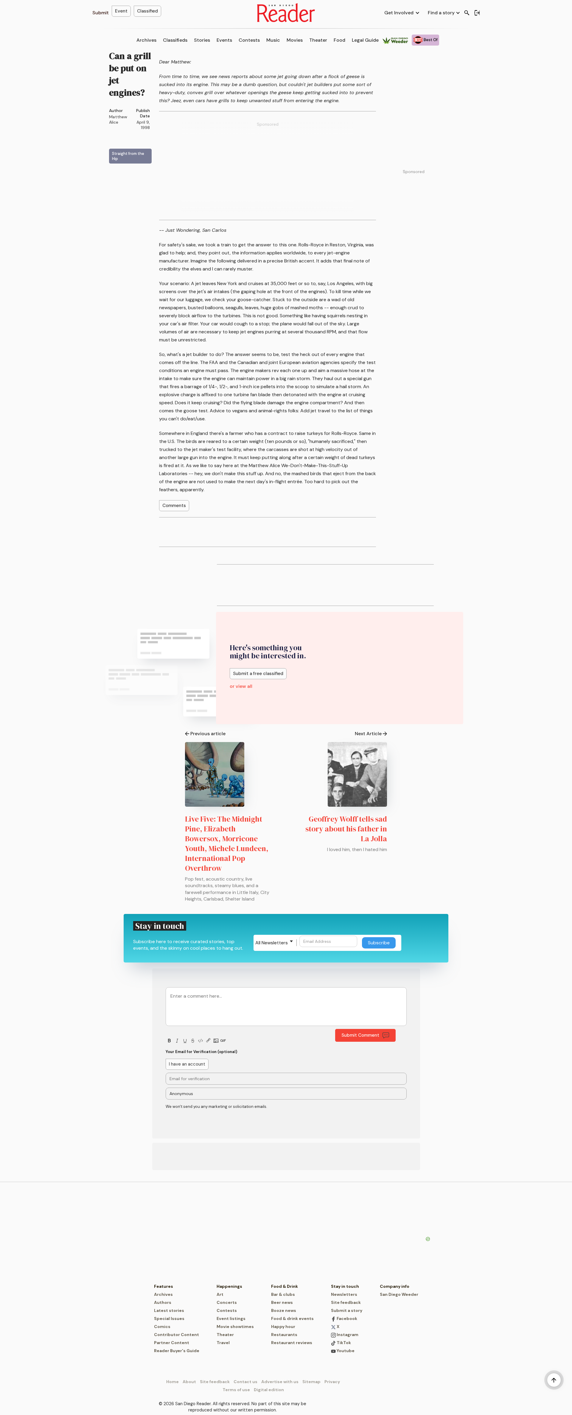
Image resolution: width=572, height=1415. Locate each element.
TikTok (343, 1342)
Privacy (332, 1381)
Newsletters (344, 1294)
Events (224, 40)
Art (220, 1294)
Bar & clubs (283, 1294)
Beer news (282, 1302)
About (189, 1381)
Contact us (245, 1381)
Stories (202, 40)
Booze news (283, 1310)
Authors (162, 1302)
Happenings (229, 1286)
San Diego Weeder (399, 1294)
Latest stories (169, 1310)
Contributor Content (176, 1334)
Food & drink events (292, 1318)
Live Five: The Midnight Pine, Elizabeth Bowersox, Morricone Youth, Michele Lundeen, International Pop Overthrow (226, 843)
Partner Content (171, 1342)
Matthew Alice (118, 119)
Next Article (368, 733)
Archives (146, 40)
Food (339, 40)
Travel (223, 1342)
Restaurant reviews (291, 1342)
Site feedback (346, 1302)
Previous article (208, 733)
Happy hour (283, 1326)
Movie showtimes (235, 1326)
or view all (241, 686)
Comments (174, 506)
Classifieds (175, 40)
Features (163, 1286)
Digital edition (269, 1389)
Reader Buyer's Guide (176, 1350)
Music (273, 40)
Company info (394, 1286)
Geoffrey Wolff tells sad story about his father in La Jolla (346, 829)
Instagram (347, 1334)
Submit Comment (360, 1035)
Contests (249, 40)
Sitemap (311, 1381)
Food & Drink (284, 1286)
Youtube (345, 1350)
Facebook (346, 1318)
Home (172, 1381)
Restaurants (284, 1334)
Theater (318, 40)
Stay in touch (345, 1286)
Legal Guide (365, 40)
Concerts (227, 1302)
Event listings (231, 1318)
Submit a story (346, 1310)
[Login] (477, 12)
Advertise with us (280, 1381)
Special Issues (169, 1318)
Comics (162, 1326)
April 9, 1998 (143, 124)
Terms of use (236, 1389)
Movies (295, 40)
